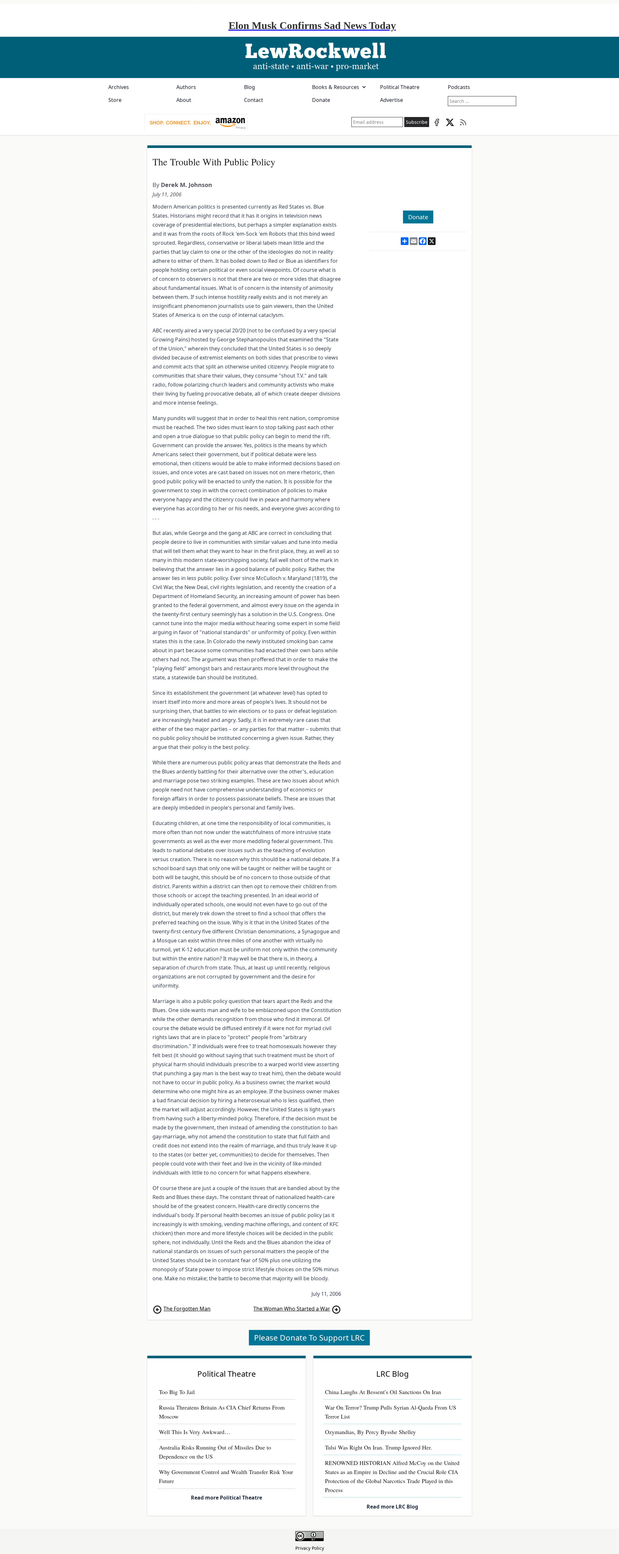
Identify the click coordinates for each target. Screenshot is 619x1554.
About (183, 99)
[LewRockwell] (309, 57)
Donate (321, 99)
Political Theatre (399, 87)
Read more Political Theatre (226, 1497)
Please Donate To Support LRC (309, 1337)
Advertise (391, 99)
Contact (253, 99)
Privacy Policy (309, 1548)
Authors (186, 87)
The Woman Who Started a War (291, 1308)
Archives (118, 87)
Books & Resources (335, 87)
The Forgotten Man (187, 1308)
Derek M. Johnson (186, 185)
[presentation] (196, 122)
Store (115, 99)
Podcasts (459, 87)
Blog (249, 87)
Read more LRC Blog (392, 1506)
